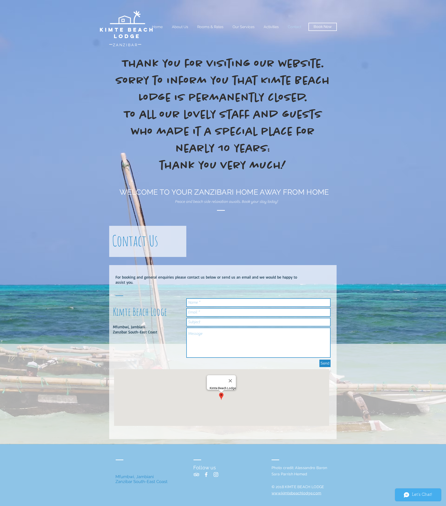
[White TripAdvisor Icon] (196, 474)
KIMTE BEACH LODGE (127, 32)
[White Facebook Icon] (206, 474)
